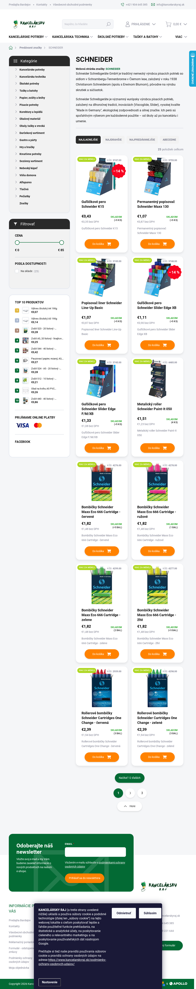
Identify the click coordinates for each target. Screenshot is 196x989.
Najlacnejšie (88, 139)
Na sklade (29, 271)
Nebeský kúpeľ (29, 168)
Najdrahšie (113, 139)
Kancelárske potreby (32, 69)
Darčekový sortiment (32, 132)
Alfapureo (26, 182)
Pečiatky (25, 196)
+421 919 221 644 (163, 930)
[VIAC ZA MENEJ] (157, 178)
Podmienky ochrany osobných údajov (20, 959)
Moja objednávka (19, 967)
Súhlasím (150, 913)
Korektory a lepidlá (31, 111)
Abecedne (169, 139)
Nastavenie (49, 982)
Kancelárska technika (33, 76)
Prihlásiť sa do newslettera (84, 878)
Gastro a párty (28, 140)
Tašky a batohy (29, 90)
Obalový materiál (30, 118)
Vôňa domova (28, 175)
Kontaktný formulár (163, 945)
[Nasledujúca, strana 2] (130, 793)
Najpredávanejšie (142, 139)
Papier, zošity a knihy (32, 97)
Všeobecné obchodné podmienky (72, 4)
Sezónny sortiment (31, 161)
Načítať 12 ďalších (129, 777)
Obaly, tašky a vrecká (32, 125)
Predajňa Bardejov (20, 4)
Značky (24, 203)
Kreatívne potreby (30, 154)
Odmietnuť (124, 913)
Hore (132, 806)
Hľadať (108, 24)
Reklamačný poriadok (21, 942)
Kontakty (41, 4)
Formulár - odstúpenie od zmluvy (23, 950)
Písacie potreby (29, 104)
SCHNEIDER (113, 68)
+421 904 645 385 (163, 923)
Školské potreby (29, 83)
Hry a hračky (27, 147)
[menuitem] (28, 37)
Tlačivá (24, 189)
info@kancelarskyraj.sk (166, 915)
